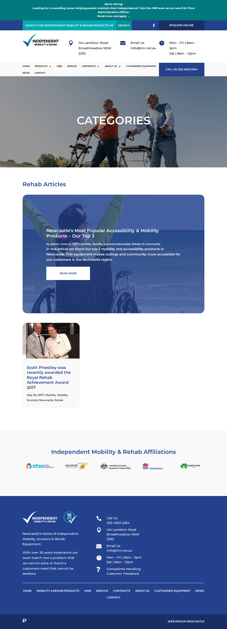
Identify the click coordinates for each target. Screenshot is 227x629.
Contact (40, 72)
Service (72, 66)
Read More (68, 273)
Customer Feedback (123, 574)
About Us (111, 66)
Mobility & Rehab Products (58, 590)
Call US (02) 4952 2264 (182, 69)
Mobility (85, 244)
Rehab (136, 244)
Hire (59, 66)
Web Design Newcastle (186, 621)
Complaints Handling (124, 569)
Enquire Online (181, 25)
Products (41, 66)
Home (26, 66)
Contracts (89, 66)
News (26, 72)
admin (54, 244)
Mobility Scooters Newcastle (111, 244)
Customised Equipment (141, 66)
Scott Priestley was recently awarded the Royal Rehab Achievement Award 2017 (49, 377)
